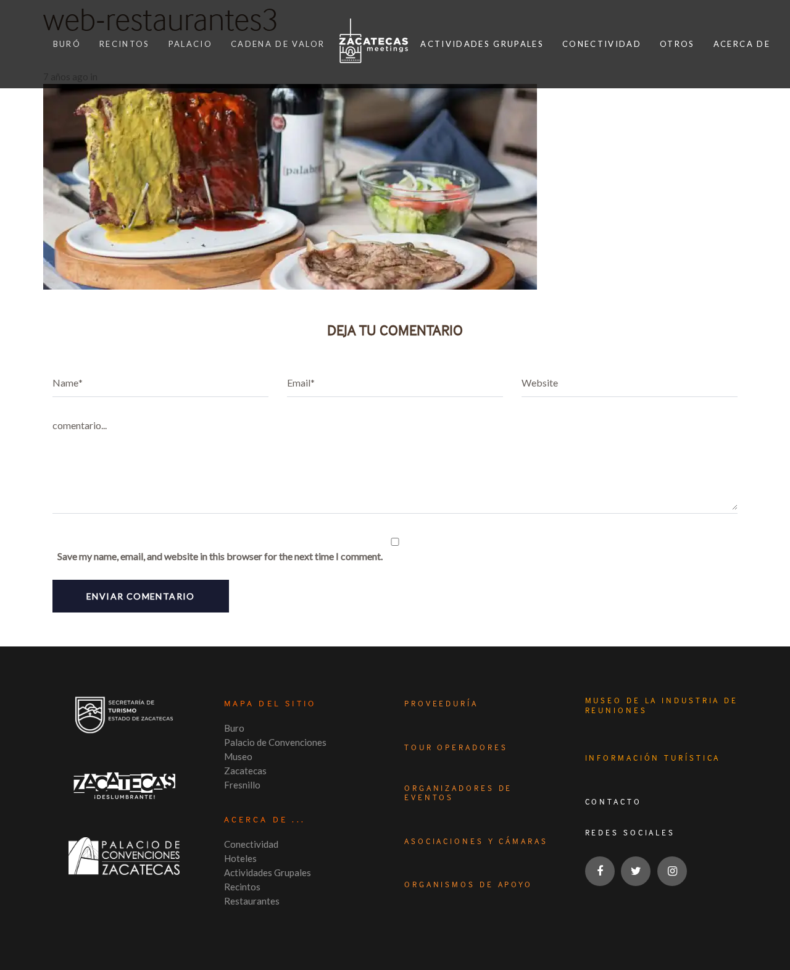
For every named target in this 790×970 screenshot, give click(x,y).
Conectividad (251, 844)
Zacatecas (245, 770)
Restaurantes (252, 900)
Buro (234, 728)
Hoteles (240, 858)
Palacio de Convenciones (275, 742)
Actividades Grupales (267, 872)
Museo (238, 756)
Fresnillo (242, 784)
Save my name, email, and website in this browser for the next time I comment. (220, 556)
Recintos (242, 886)
